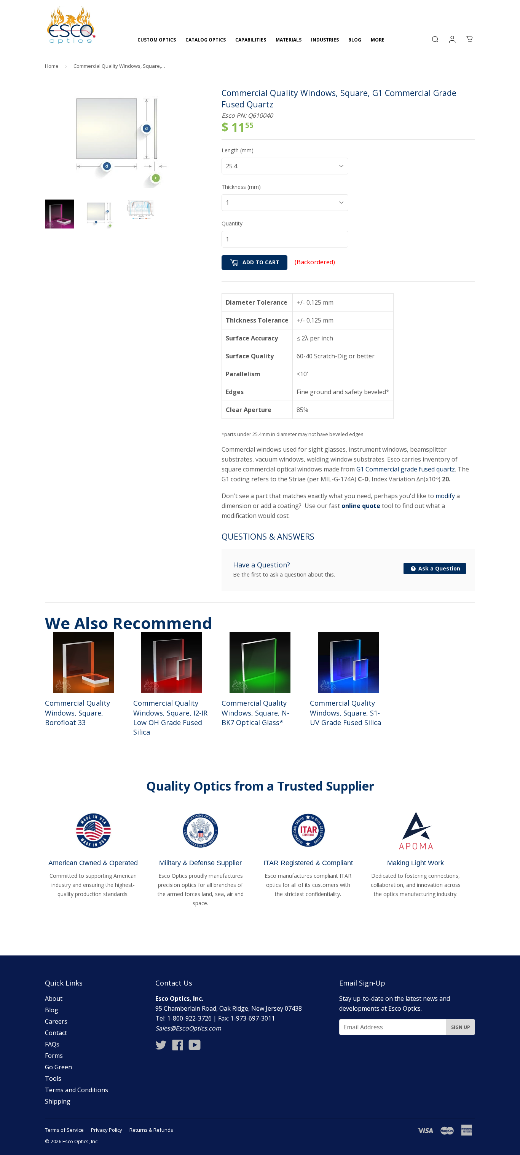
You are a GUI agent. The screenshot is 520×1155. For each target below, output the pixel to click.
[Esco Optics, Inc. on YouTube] (195, 1047)
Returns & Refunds (151, 1129)
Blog (354, 40)
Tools (53, 1078)
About (53, 998)
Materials (288, 40)
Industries (325, 40)
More (377, 40)
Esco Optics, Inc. (80, 1141)
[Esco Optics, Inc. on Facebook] (177, 1047)
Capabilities (250, 40)
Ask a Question (438, 568)
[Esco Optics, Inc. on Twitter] (161, 1047)
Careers (56, 1021)
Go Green (58, 1067)
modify (445, 496)
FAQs (52, 1044)
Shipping (57, 1101)
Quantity (232, 223)
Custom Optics (156, 40)
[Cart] (469, 39)
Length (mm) (238, 150)
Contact (56, 1033)
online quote (360, 506)
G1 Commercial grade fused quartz (405, 469)
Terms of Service (64, 1129)
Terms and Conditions (76, 1090)
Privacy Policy (106, 1129)
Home (52, 65)
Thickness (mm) (241, 186)
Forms (54, 1055)
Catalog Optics (205, 40)
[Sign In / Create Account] (452, 39)
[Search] (435, 39)
